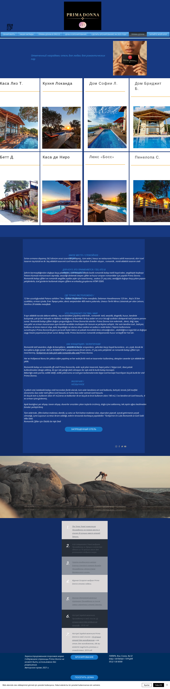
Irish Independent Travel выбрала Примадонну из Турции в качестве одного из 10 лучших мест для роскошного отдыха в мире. (87, 548)
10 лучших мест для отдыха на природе (85, 621)
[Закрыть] (167, 685)
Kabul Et (158, 685)
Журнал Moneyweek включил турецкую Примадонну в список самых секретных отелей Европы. (87, 601)
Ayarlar (147, 685)
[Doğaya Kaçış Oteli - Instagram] (116, 446)
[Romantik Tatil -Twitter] (122, 446)
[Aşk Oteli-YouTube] (125, 446)
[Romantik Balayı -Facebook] (119, 446)
